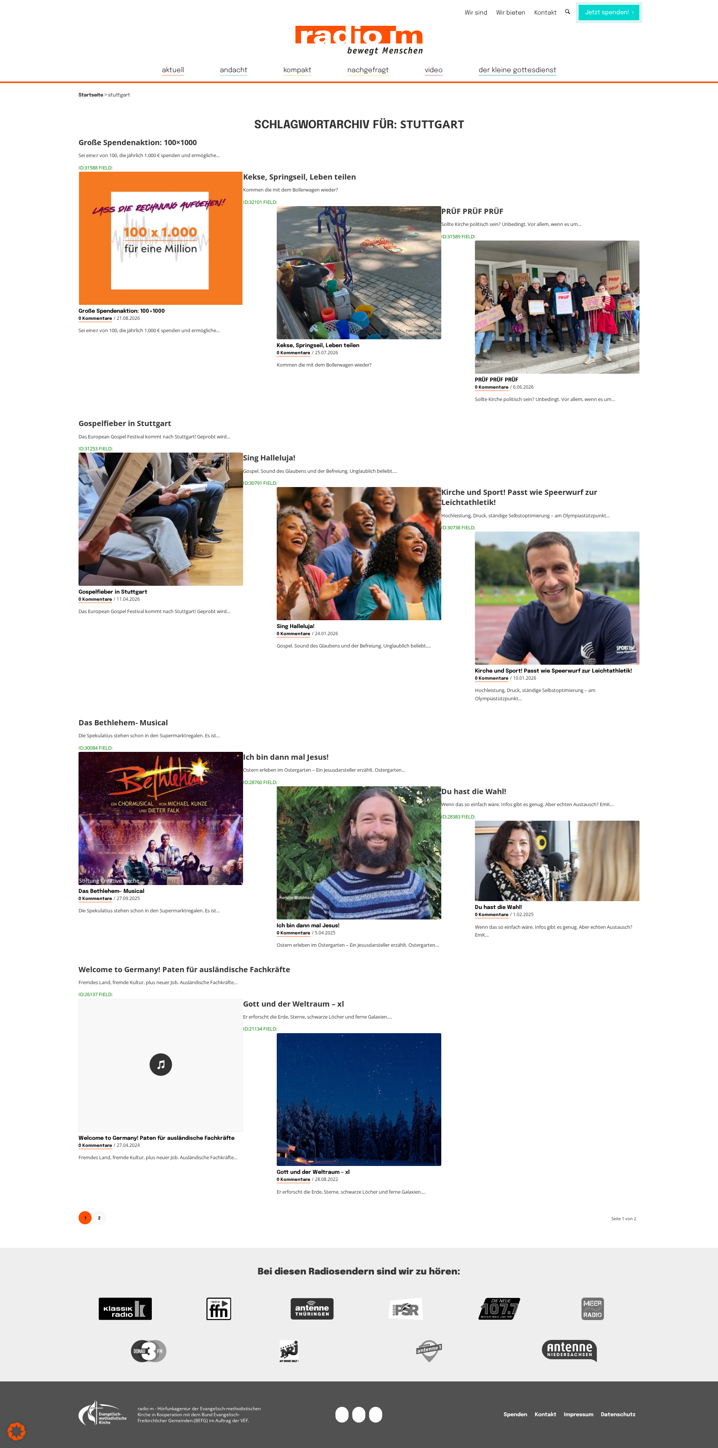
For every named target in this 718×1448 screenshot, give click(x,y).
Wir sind (476, 13)
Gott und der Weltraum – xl (313, 1172)
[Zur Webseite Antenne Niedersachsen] (569, 1351)
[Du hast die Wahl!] (557, 861)
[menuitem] (476, 13)
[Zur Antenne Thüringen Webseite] (312, 1309)
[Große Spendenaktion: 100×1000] (161, 238)
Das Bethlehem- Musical (111, 891)
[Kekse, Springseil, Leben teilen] (359, 272)
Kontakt (545, 13)
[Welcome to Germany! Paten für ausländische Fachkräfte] (161, 1065)
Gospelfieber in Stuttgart (113, 592)
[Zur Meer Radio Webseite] (592, 1309)
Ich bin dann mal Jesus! (308, 925)
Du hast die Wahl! (498, 907)
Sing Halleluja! (295, 626)
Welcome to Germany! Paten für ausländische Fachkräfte (156, 1138)
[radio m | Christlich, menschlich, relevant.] (359, 40)
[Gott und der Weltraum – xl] (359, 1099)
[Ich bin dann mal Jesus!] (359, 852)
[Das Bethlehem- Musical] (161, 818)
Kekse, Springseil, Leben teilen (318, 345)
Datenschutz (618, 1414)
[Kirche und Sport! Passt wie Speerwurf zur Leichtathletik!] (557, 598)
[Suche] (567, 12)
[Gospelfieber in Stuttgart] (161, 519)
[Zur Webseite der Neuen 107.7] (499, 1309)
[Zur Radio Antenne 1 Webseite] (429, 1351)
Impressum (578, 1414)
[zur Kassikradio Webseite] (125, 1309)
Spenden (515, 1414)
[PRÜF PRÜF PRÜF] (557, 307)
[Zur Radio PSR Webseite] (405, 1309)
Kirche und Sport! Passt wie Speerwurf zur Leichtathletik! (553, 671)
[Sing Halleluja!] (359, 553)
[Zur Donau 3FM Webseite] (148, 1351)
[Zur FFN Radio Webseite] (218, 1309)
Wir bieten (510, 13)
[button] (16, 1431)
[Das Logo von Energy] (289, 1351)
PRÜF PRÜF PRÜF (496, 380)
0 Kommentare (95, 318)
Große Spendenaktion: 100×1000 (122, 311)
